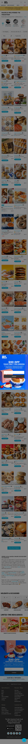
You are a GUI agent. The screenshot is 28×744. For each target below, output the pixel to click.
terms (23, 388)
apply (19, 388)
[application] (24, 740)
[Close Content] (26, 356)
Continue (14, 376)
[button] (14, 372)
